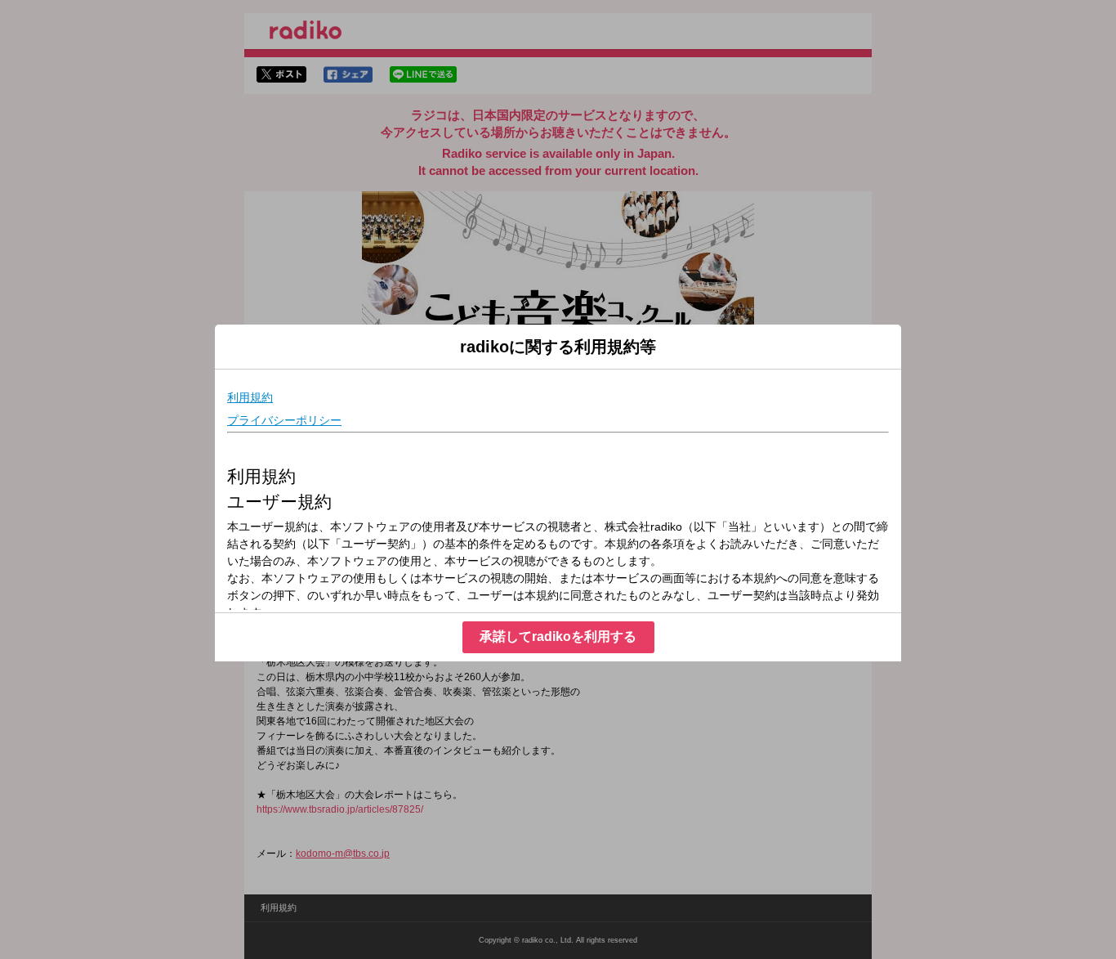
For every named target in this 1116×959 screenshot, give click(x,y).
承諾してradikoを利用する (558, 636)
